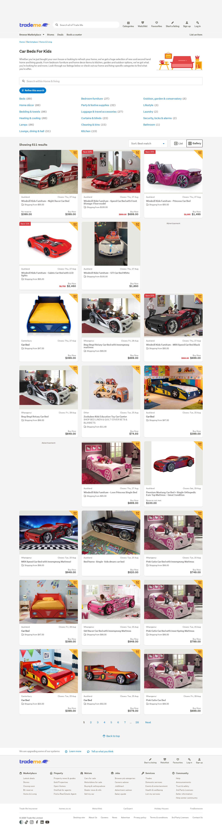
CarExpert (128, 809)
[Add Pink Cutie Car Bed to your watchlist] (198, 653)
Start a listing (150, 762)
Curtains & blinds (91, 118)
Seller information (184, 794)
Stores (50, 34)
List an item (196, 34)
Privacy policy (140, 817)
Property (58, 773)
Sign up (187, 26)
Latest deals (29, 778)
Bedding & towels (30, 111)
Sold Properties (61, 782)
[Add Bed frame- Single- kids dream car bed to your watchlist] (135, 515)
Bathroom (149, 124)
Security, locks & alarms (157, 118)
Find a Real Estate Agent (65, 794)
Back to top (113, 736)
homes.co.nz (65, 809)
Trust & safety (182, 786)
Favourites (178, 762)
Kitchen (86, 131)
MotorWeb (97, 809)
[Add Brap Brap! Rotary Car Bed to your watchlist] (73, 370)
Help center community (186, 797)
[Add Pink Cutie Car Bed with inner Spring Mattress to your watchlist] (198, 584)
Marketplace (30, 773)
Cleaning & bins (90, 124)
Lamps (23, 124)
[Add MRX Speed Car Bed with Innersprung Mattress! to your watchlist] (73, 515)
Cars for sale (90, 778)
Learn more (75, 751)
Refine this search (34, 90)
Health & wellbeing (154, 790)
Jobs (117, 773)
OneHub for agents (62, 790)
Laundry (148, 111)
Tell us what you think (102, 751)
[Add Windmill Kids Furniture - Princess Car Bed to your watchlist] (198, 154)
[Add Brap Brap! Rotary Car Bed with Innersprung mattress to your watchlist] (135, 298)
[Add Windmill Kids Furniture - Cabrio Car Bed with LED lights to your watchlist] (73, 226)
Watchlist (164, 762)
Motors (88, 773)
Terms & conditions (159, 817)
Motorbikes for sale (93, 782)
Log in (198, 26)
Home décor (26, 105)
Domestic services (153, 782)
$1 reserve (28, 790)
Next (148, 722)
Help (178, 778)
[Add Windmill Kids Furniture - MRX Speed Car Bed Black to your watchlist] (198, 298)
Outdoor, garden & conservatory (162, 98)
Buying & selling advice (94, 786)
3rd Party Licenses (184, 790)
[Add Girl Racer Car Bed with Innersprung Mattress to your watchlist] (135, 584)
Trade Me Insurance (28, 809)
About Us (93, 817)
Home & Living (30, 794)
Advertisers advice (123, 790)
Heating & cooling (30, 118)
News (114, 817)
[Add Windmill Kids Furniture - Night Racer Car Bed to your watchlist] (73, 154)
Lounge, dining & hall (32, 131)
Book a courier (74, 34)
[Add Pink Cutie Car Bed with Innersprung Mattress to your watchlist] (198, 515)
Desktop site (79, 817)
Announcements (183, 782)
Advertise (125, 817)
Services (150, 773)
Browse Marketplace (30, 34)
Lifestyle (148, 105)
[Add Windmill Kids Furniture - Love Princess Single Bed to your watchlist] (135, 445)
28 (137, 722)
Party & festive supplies (95, 105)
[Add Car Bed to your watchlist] (73, 298)
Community (182, 773)
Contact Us (198, 817)
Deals (60, 34)
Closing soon (29, 786)
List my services (152, 794)
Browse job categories (125, 778)
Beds (22, 98)
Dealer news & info (92, 790)
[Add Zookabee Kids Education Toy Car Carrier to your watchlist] (135, 370)
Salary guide (120, 794)
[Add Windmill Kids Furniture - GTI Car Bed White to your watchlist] (135, 226)
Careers (104, 817)
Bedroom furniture (92, 98)
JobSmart (119, 786)
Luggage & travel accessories (99, 111)
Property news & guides (65, 778)
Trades (148, 778)
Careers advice (122, 782)
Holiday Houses (161, 809)
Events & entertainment (156, 786)
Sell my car (89, 794)
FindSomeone (196, 809)
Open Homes (60, 786)
